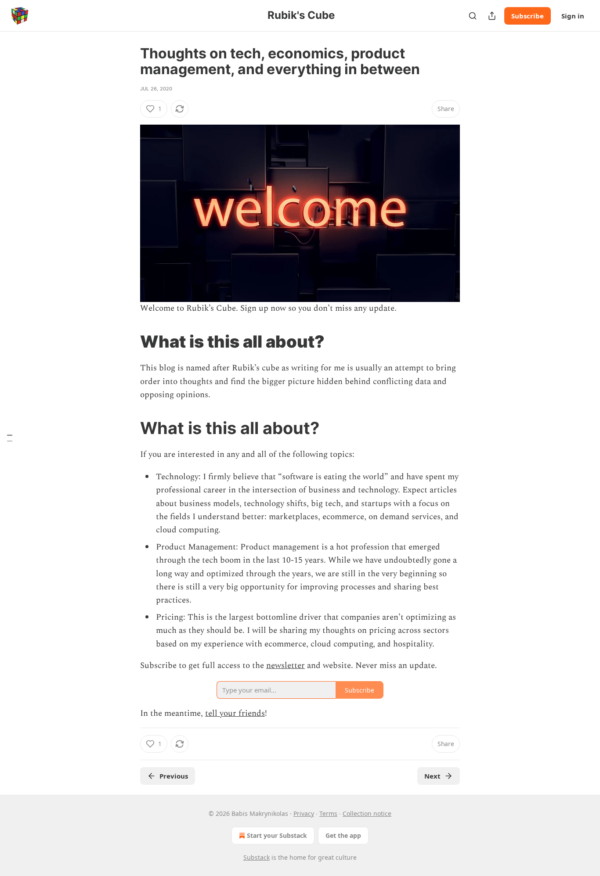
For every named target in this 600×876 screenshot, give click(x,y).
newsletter (285, 665)
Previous (173, 776)
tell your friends (235, 713)
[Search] (472, 16)
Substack (256, 857)
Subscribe (527, 15)
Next (432, 776)
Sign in (572, 15)
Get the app (343, 835)
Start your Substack (277, 835)
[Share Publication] (492, 16)
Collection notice (367, 813)
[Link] (128, 341)
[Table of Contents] (10, 438)
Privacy (303, 813)
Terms (328, 813)
